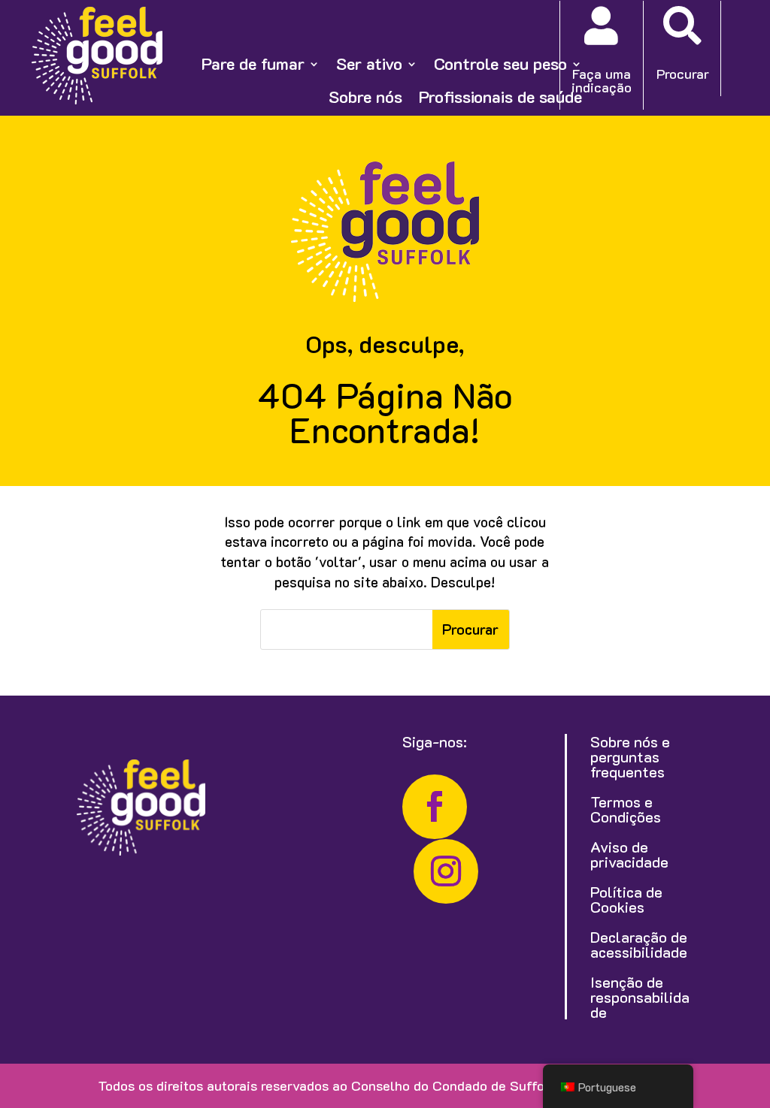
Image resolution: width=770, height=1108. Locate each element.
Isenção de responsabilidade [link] (640, 997)
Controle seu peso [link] (500, 63)
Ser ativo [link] (369, 63)
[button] (470, 629)
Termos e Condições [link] (625, 809)
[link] (97, 99)
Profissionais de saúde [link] (500, 96)
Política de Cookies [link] (626, 899)
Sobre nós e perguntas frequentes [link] (630, 756)
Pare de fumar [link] (253, 63)
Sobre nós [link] (365, 96)
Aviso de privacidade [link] (629, 854)
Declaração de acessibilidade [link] (638, 944)
